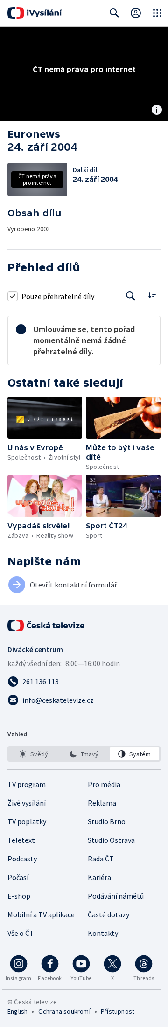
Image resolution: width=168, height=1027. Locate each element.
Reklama (102, 802)
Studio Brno (107, 821)
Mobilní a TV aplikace (41, 914)
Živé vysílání (26, 802)
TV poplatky (26, 821)
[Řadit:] (153, 295)
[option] (33, 753)
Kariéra (99, 877)
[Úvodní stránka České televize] (46, 625)
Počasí (17, 877)
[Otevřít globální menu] (157, 13)
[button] (44, 418)
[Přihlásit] (136, 13)
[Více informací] (156, 110)
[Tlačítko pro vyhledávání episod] (131, 296)
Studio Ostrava (111, 840)
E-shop (18, 895)
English (17, 1011)
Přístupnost (117, 1011)
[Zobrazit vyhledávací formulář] (114, 13)
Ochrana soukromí (64, 1011)
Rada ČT (101, 858)
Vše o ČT (20, 933)
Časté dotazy (108, 914)
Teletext (21, 840)
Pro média (104, 784)
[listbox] (84, 754)
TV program (26, 784)
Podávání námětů (116, 895)
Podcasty (22, 858)
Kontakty (103, 933)
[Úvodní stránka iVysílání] (34, 13)
